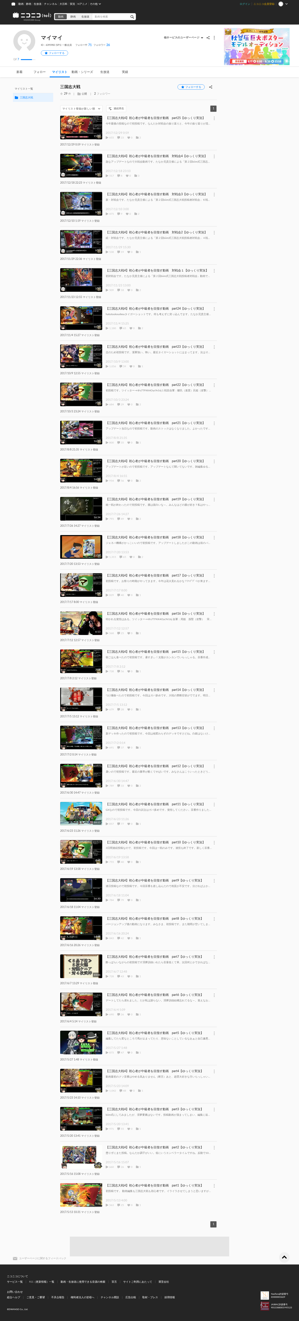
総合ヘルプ (13, 1297)
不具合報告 (57, 1297)
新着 (19, 72)
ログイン (245, 4)
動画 (21, 4)
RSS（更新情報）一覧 (41, 1281)
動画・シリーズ (82, 72)
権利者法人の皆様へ (82, 1297)
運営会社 (163, 1281)
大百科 (63, 4)
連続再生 (119, 108)
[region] (33, 93)
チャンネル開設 (110, 1297)
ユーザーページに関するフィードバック (42, 1258)
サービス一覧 (15, 1281)
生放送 (38, 4)
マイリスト (59, 72)
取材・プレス (150, 1297)
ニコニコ (32, 16)
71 (83, 45)
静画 (28, 4)
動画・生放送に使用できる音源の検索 (83, 1281)
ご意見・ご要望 (35, 1297)
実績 (125, 72)
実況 (72, 4)
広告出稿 (130, 1297)
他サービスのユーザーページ (182, 37)
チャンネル (50, 4)
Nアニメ (82, 4)
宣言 (114, 1281)
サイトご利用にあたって (137, 1281)
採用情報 (169, 1297)
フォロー (39, 72)
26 (101, 45)
